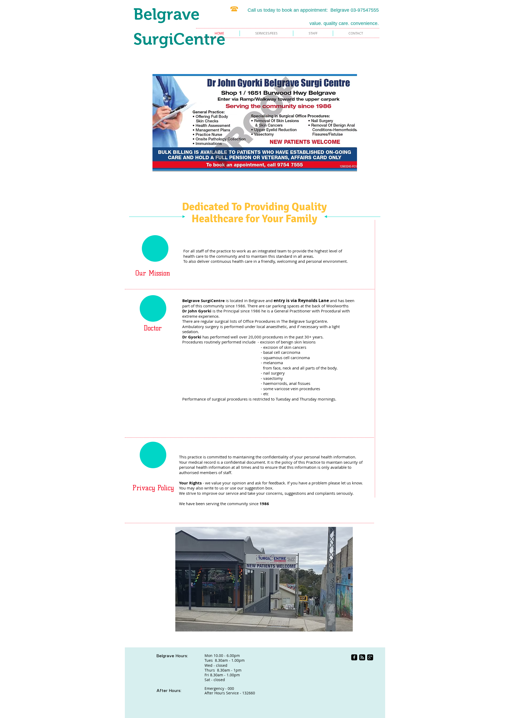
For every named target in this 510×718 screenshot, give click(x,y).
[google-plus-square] (370, 657)
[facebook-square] (354, 657)
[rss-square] (362, 657)
